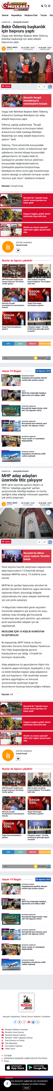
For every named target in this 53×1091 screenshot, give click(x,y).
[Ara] (45, 6)
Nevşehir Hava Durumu (14, 1032)
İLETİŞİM (7, 1056)
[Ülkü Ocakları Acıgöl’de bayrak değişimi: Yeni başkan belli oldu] (39, 271)
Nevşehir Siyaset (21, 22)
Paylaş (7, 86)
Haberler (6, 22)
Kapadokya (16, 15)
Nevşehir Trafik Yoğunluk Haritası (19, 1038)
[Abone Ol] (50, 86)
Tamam (26, 1088)
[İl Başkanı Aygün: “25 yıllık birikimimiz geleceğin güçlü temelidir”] (39, 318)
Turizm (43, 15)
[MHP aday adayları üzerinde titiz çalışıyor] (26, 523)
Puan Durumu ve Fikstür (15, 1040)
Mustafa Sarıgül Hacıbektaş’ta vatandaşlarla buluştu (13, 305)
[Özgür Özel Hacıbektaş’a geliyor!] (14, 318)
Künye (6, 1061)
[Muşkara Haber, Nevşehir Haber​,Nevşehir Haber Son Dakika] (15, 6)
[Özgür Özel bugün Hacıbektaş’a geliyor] (39, 294)
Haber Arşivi (10, 1049)
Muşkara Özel (31, 15)
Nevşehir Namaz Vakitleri (15, 1035)
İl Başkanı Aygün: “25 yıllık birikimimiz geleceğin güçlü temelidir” (38, 329)
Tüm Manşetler (11, 1043)
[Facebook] (15, 1022)
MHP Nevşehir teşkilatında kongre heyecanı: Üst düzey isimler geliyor (13, 282)
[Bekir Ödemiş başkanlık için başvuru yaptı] (26, 67)
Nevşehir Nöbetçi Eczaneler (16, 1029)
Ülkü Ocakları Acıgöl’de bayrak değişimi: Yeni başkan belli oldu (39, 282)
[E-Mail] (18, 250)
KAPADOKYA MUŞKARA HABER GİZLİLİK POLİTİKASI (25, 1058)
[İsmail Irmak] (8, 246)
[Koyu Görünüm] (42, 6)
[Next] (33, 1022)
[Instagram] (24, 1022)
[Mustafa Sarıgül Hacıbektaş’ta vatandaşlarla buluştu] (14, 294)
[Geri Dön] (7, 1083)
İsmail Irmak (21, 245)
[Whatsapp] (38, 1022)
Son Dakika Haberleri (13, 1046)
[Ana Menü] (49, 6)
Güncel (5, 15)
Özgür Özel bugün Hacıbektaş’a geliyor (36, 304)
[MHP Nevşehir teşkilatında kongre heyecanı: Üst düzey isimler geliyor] (14, 271)
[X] (20, 1022)
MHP (14, 574)
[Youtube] (29, 1022)
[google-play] (38, 1068)
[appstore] (16, 1068)
